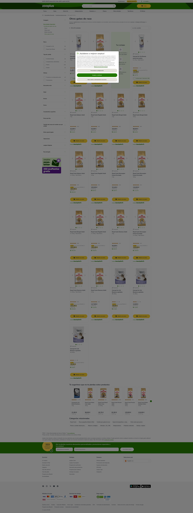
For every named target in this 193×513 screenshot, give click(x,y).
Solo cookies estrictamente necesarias (97, 79)
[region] (97, 67)
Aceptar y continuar (97, 75)
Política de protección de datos (100, 67)
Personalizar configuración (97, 70)
